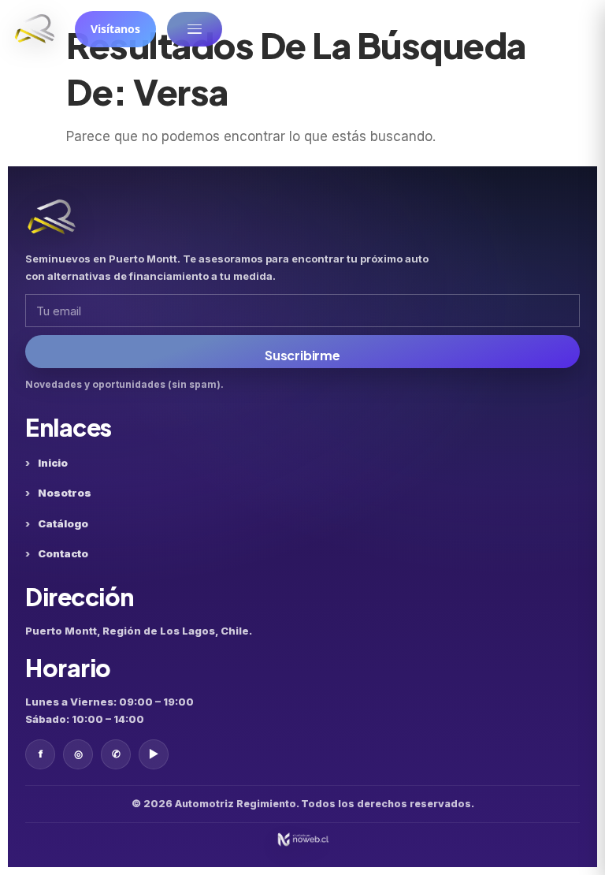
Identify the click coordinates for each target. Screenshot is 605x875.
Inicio (53, 462)
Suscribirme (302, 355)
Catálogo (63, 523)
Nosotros (64, 492)
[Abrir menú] (194, 29)
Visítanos (115, 28)
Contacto (63, 553)
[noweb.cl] (302, 839)
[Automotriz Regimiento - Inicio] (35, 29)
